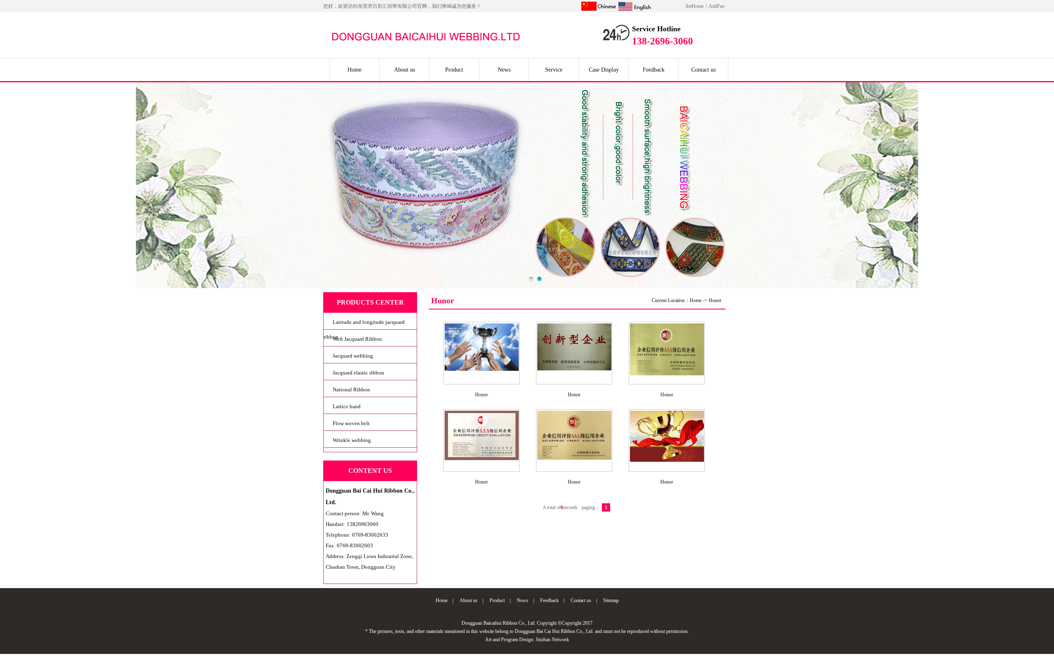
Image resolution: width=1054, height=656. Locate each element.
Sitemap (611, 600)
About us (404, 70)
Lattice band (347, 406)
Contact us (703, 70)
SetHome (695, 6)
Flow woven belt (351, 423)
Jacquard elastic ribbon (358, 373)
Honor (715, 300)
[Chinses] (598, 11)
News (504, 70)
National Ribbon (351, 389)
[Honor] (482, 370)
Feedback (654, 70)
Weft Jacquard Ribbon (357, 339)
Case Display (604, 70)
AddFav (717, 6)
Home (354, 70)
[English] (635, 11)
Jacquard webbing (353, 356)
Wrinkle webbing (352, 440)
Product (454, 70)
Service (553, 70)
